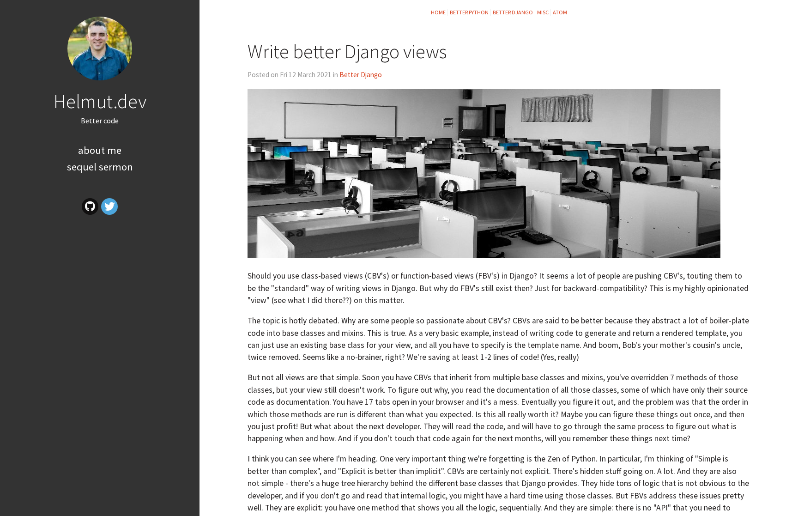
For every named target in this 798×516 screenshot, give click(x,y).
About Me (99, 150)
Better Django (513, 12)
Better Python (469, 12)
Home (438, 12)
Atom (560, 12)
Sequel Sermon (100, 166)
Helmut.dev (100, 101)
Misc (543, 12)
